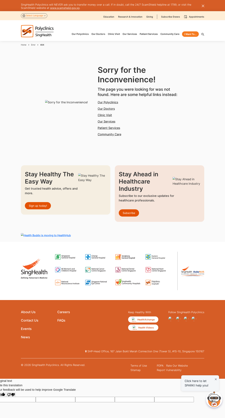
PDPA (160, 365)
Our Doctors (106, 108)
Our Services (106, 121)
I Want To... (190, 34)
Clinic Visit (105, 115)
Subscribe (129, 213)
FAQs (61, 320)
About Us (28, 312)
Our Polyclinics (108, 102)
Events (26, 329)
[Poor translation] (11, 394)
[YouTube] (179, 318)
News (25, 337)
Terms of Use (138, 365)
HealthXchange (146, 319)
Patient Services (109, 128)
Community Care (109, 134)
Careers (63, 312)
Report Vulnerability (169, 370)
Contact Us (29, 320)
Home (23, 45)
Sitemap (135, 370)
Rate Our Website (177, 365)
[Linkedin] (195, 318)
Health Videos (146, 327)
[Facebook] (171, 318)
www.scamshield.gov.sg (65, 8)
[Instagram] (187, 318)
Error (33, 45)
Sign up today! (38, 205)
